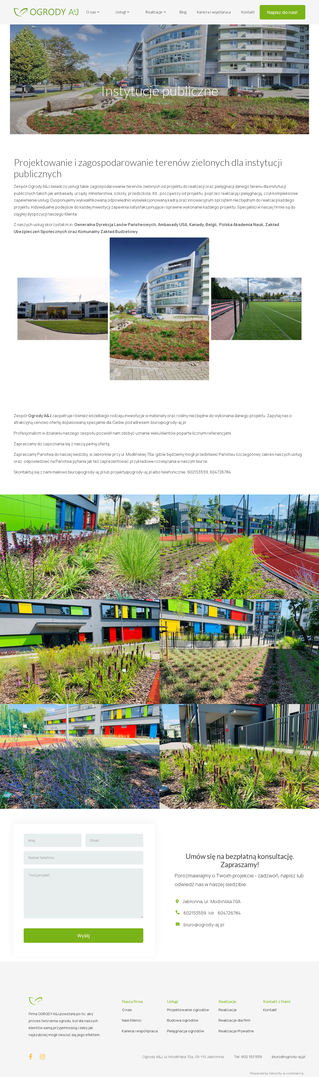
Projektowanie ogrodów (188, 1009)
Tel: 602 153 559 (248, 1056)
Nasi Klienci (131, 1020)
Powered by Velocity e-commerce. (277, 1073)
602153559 (194, 913)
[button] (93, 12)
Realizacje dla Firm (234, 1020)
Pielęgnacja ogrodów (185, 1031)
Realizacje (228, 1009)
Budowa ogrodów (182, 1020)
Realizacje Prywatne (236, 1031)
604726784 (229, 913)
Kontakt (248, 12)
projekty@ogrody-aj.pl (131, 472)
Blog (183, 12)
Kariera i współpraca (214, 12)
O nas (127, 1009)
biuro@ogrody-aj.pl (168, 422)
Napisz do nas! (282, 12)
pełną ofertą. (98, 444)
